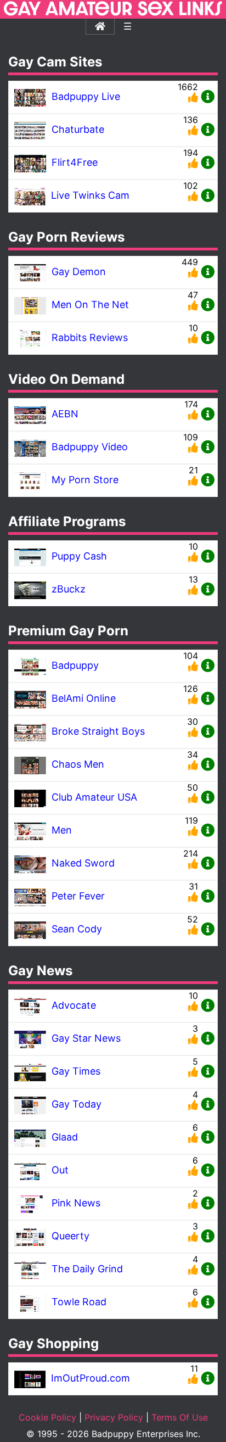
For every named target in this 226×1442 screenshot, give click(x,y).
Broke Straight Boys (98, 731)
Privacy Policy (113, 1417)
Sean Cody (77, 929)
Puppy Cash (79, 556)
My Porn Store (85, 479)
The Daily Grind (87, 1269)
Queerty (70, 1236)
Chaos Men (78, 764)
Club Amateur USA (94, 797)
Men (62, 830)
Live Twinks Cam (90, 195)
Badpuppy (75, 665)
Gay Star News (86, 1038)
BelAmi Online (84, 698)
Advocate (74, 1005)
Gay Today (76, 1104)
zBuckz (69, 589)
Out (60, 1170)
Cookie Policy (47, 1417)
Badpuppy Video (90, 446)
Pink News (76, 1203)
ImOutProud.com (90, 1378)
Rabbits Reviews (90, 337)
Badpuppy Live (86, 96)
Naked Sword (83, 863)
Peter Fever (78, 896)
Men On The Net (90, 304)
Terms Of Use (179, 1417)
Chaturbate (78, 129)
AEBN (65, 414)
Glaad (65, 1137)
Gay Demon (79, 271)
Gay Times (76, 1071)
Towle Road (79, 1301)
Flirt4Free (75, 162)
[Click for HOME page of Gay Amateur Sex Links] (113, 13)
